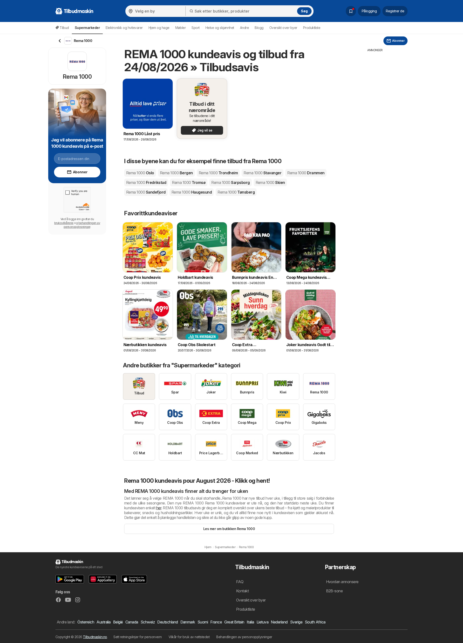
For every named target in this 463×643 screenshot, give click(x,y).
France (216, 622)
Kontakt (242, 590)
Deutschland (167, 622)
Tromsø (188, 182)
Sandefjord (146, 192)
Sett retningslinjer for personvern (137, 637)
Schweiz (148, 622)
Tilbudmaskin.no (95, 637)
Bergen (176, 172)
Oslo (140, 172)
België (118, 622)
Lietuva (262, 622)
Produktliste (311, 28)
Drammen (305, 172)
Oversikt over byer (283, 28)
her (158, 507)
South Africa (315, 622)
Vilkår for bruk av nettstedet (189, 637)
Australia (103, 622)
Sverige (296, 622)
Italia (250, 622)
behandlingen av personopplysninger (82, 225)
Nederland (279, 622)
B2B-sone (334, 590)
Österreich (85, 622)
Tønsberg (236, 192)
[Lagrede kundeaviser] (351, 11)
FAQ (239, 581)
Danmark (187, 622)
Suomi (202, 622)
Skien (270, 182)
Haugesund (191, 192)
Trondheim (218, 172)
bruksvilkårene (64, 223)
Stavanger (262, 172)
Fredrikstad (146, 182)
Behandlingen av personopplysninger (244, 637)
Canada (131, 622)
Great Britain (234, 622)
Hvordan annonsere (342, 581)
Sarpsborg (230, 182)
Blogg (259, 28)
